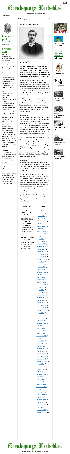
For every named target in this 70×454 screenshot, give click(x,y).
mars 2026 (41, 218)
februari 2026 (41, 221)
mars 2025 (41, 244)
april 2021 (41, 343)
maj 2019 (41, 392)
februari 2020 (41, 374)
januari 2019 (41, 402)
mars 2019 (41, 397)
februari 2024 (41, 272)
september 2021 (41, 336)
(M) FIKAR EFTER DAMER (27, 239)
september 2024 (41, 259)
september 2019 (41, 387)
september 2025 (41, 234)
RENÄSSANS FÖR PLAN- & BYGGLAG (27, 221)
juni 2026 (41, 211)
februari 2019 (41, 400)
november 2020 (41, 356)
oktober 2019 (41, 384)
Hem (14, 19)
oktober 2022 (41, 308)
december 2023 (41, 277)
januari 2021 (41, 351)
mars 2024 (41, 269)
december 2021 (41, 328)
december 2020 (41, 354)
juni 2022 (41, 313)
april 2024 (41, 267)
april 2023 (41, 292)
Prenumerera (52, 19)
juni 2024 (41, 262)
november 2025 (41, 229)
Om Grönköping (22, 19)
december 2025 (41, 226)
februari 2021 (41, 349)
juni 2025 (41, 236)
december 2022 (41, 303)
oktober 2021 (41, 333)
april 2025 (41, 241)
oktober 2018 (41, 410)
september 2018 (41, 412)
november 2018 (41, 407)
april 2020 (41, 369)
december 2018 (41, 405)
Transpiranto (33, 19)
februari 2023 (41, 297)
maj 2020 (41, 366)
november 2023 (41, 280)
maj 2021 (41, 341)
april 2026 (41, 216)
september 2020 (41, 361)
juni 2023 (41, 287)
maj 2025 (41, 239)
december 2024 (41, 252)
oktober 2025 (41, 231)
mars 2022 (41, 320)
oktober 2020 (41, 359)
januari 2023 (41, 300)
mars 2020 (41, 371)
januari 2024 (41, 274)
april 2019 (41, 394)
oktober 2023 (41, 282)
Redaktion (43, 19)
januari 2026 (41, 223)
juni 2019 (41, 389)
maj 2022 (41, 315)
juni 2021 (41, 338)
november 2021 (41, 331)
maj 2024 (41, 264)
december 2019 (41, 379)
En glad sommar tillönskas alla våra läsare (27, 213)
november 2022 (41, 305)
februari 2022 (41, 323)
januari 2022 (41, 326)
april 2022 (41, 318)
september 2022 (41, 310)
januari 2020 (41, 377)
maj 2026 (41, 213)
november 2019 (41, 382)
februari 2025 (41, 246)
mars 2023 (41, 295)
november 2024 (41, 254)
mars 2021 (41, 346)
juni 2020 (41, 364)
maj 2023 (41, 290)
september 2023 (41, 285)
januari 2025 (41, 249)
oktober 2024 (41, 257)
